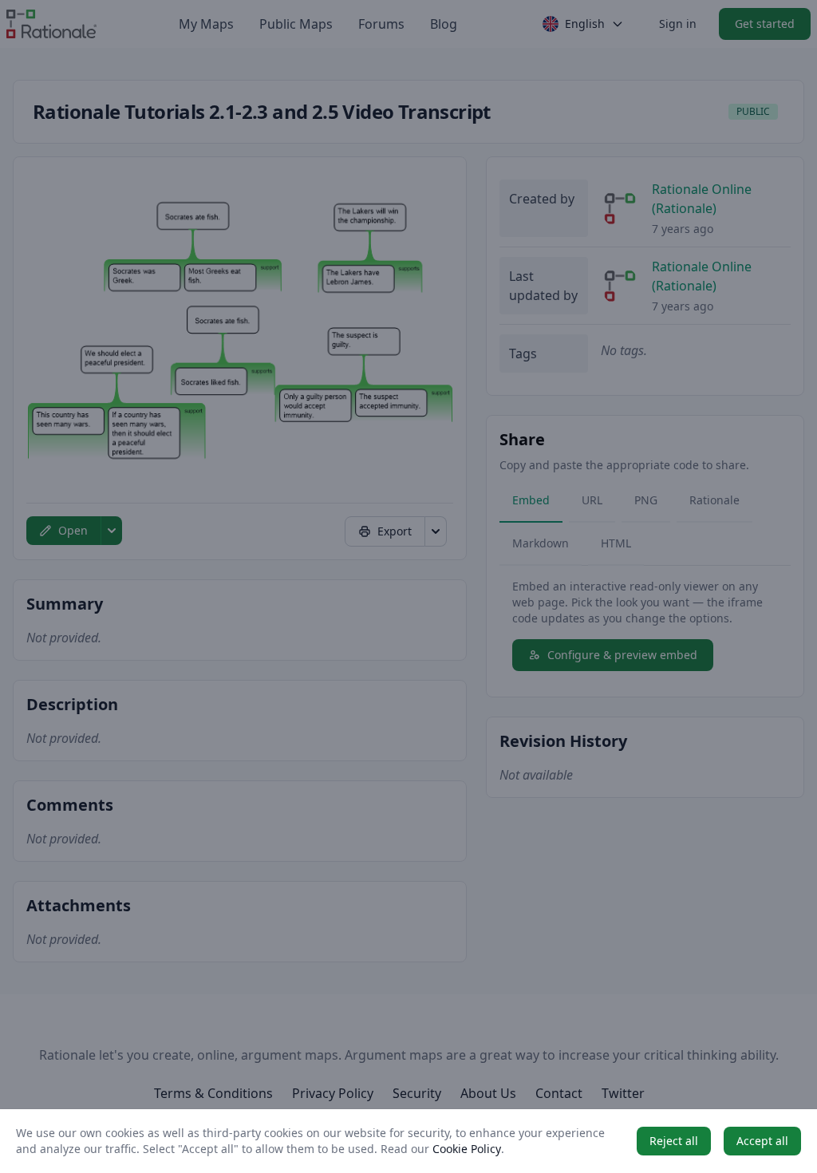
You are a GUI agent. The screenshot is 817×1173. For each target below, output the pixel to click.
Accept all (762, 1140)
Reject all (673, 1140)
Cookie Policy (466, 1148)
